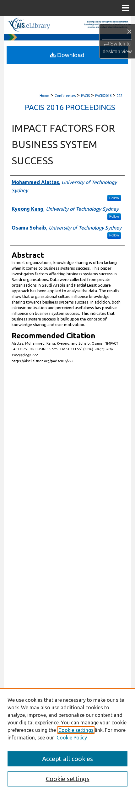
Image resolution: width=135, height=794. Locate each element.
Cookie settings (76, 730)
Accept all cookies (67, 758)
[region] (67, 741)
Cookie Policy (72, 737)
